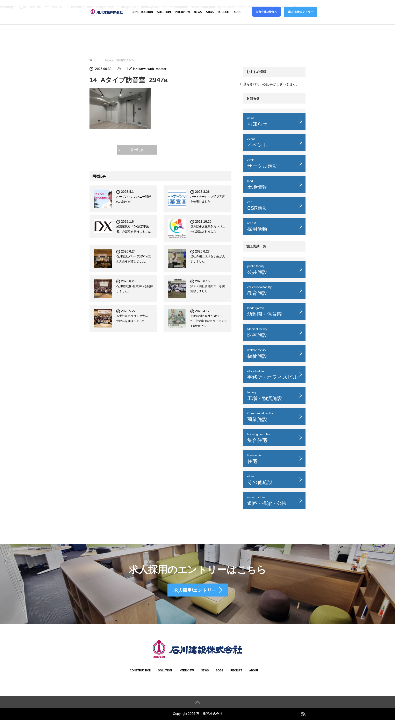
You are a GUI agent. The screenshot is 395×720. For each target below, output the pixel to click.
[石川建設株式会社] (106, 11)
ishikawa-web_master (149, 69)
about (238, 12)
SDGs (210, 12)
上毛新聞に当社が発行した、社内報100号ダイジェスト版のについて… (208, 320)
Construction (142, 12)
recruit (224, 12)
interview (182, 12)
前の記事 (137, 150)
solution (164, 12)
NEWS (198, 12)
